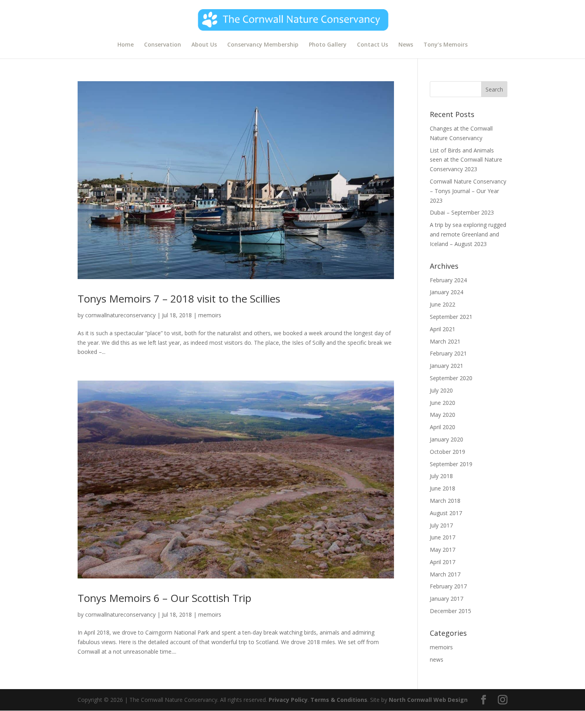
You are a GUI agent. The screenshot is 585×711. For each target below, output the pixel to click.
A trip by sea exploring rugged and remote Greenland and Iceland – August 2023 (468, 234)
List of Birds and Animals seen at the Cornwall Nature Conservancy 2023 (466, 159)
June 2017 (442, 537)
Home (125, 45)
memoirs (209, 315)
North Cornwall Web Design (428, 699)
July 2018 (441, 476)
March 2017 (445, 574)
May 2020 (442, 414)
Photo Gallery (328, 45)
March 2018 (445, 500)
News (405, 45)
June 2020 (442, 402)
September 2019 (451, 464)
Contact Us (372, 45)
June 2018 (442, 488)
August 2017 (446, 513)
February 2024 (448, 280)
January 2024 (446, 292)
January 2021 (446, 365)
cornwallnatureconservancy (120, 315)
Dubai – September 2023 (462, 212)
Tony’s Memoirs (445, 45)
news (436, 659)
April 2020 (442, 427)
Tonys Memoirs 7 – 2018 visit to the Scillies (179, 298)
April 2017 (442, 562)
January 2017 (446, 598)
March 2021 (445, 341)
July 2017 (441, 525)
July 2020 (441, 390)
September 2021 (451, 316)
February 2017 (448, 586)
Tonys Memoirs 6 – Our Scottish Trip (165, 598)
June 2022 (442, 304)
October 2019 (447, 451)
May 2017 (442, 549)
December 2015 (450, 611)
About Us (204, 45)
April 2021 (442, 329)
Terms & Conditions (338, 699)
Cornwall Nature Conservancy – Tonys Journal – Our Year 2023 (468, 191)
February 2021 (448, 353)
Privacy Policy (288, 699)
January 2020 (446, 439)
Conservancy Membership (262, 45)
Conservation (162, 45)
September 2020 (451, 378)
